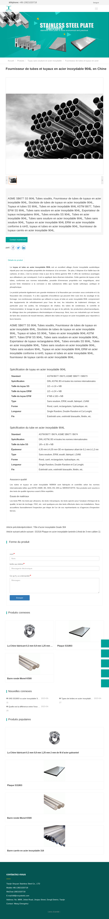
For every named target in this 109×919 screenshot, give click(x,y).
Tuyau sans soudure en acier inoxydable (45, 61)
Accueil (10, 61)
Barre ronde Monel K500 (19, 678)
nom (11, 554)
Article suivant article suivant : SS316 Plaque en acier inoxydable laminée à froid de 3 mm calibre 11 (53, 532)
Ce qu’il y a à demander (20, 576)
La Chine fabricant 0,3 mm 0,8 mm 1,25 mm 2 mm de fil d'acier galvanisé (30, 646)
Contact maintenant (17, 240)
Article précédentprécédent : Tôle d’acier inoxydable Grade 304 (36, 527)
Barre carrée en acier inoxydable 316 (25, 851)
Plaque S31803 (64, 646)
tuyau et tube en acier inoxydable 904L (32, 267)
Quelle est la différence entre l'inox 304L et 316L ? (25, 707)
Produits (20, 61)
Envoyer (19, 598)
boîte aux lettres (16, 564)
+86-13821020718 (23, 2)
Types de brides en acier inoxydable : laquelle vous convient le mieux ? (77, 698)
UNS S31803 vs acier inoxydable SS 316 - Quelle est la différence (25, 698)
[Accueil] (14, 8)
